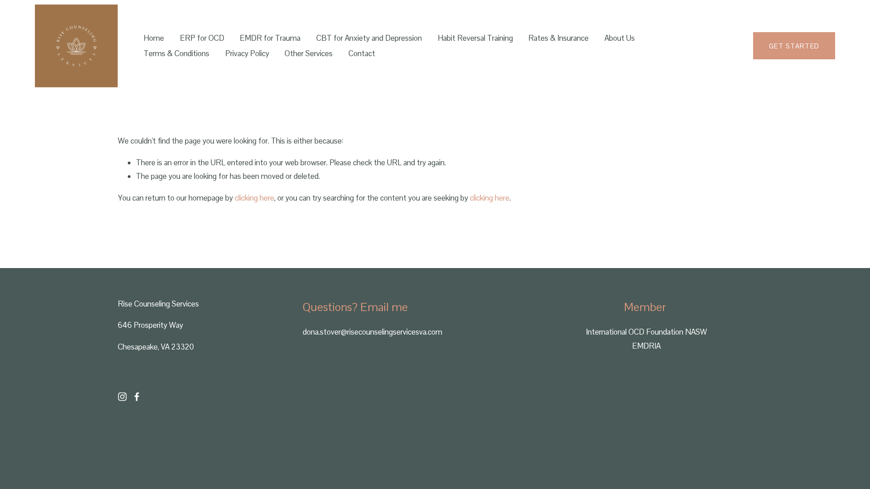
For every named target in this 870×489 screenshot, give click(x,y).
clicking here (254, 198)
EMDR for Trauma (270, 38)
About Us (619, 38)
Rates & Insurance (558, 38)
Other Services (309, 53)
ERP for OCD (202, 38)
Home (154, 38)
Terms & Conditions (176, 53)
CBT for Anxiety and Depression (369, 38)
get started (794, 46)
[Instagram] (122, 396)
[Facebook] (136, 396)
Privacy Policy (247, 53)
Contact (361, 53)
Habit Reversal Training (475, 38)
